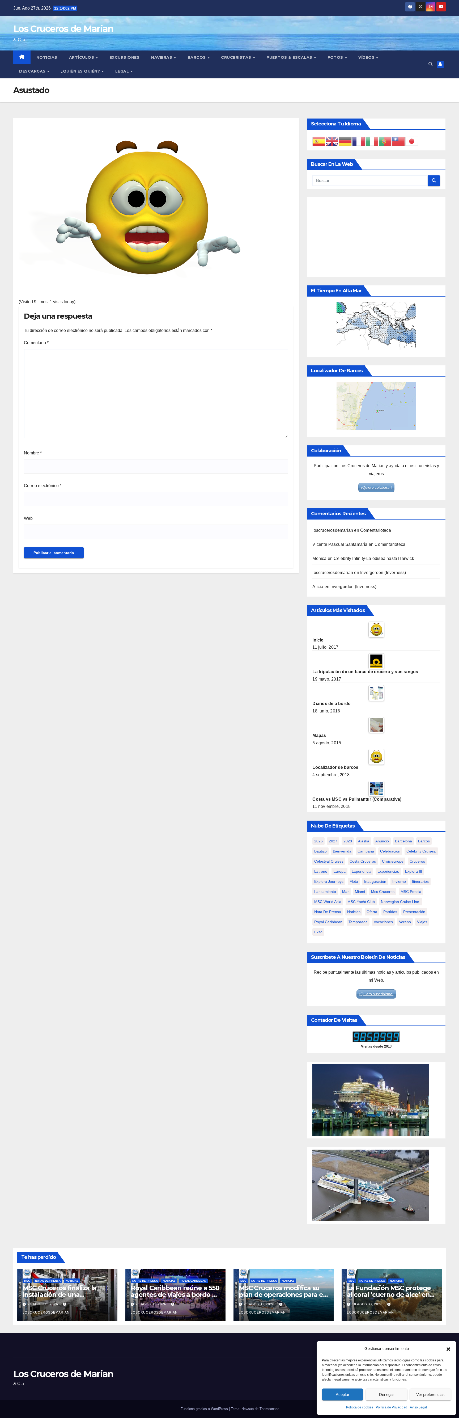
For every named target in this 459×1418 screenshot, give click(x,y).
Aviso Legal (418, 1407)
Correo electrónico (42, 485)
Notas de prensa (48, 1280)
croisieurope (392, 861)
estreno (320, 871)
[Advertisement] (376, 237)
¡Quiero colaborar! (376, 487)
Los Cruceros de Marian (63, 28)
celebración (390, 851)
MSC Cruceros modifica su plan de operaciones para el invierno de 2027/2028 (282, 1294)
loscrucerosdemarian (332, 530)
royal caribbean (328, 922)
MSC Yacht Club (361, 902)
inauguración (375, 881)
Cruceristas (236, 57)
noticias (353, 912)
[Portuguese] (385, 141)
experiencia (361, 871)
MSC (27, 1280)
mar (345, 891)
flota (354, 881)
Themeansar (269, 1409)
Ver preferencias (430, 1394)
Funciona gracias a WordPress (205, 1409)
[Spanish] (319, 141)
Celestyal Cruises (328, 861)
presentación (414, 912)
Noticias (46, 57)
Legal (122, 71)
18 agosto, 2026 (368, 1304)
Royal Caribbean (193, 1280)
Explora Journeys (328, 881)
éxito (318, 932)
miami (360, 891)
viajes (422, 922)
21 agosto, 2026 (151, 1304)
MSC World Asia (327, 902)
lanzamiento (325, 891)
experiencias (388, 871)
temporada (358, 922)
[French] (359, 141)
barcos (424, 841)
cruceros (417, 861)
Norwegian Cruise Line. (400, 902)
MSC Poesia (411, 891)
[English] (332, 141)
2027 (333, 841)
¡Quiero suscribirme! (376, 994)
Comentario (36, 342)
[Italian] (372, 141)
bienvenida (342, 851)
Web (28, 518)
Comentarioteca (375, 530)
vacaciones (383, 922)
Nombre (33, 453)
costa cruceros (363, 861)
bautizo (320, 851)
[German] (345, 141)
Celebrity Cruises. (421, 851)
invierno (399, 881)
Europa (339, 871)
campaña (366, 851)
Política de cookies (359, 1407)
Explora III (413, 871)
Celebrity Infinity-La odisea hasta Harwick (374, 558)
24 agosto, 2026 (43, 1304)
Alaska (363, 841)
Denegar (386, 1394)
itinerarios (420, 881)
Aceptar (342, 1394)
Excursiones (124, 57)
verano (405, 922)
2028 (347, 841)
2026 (318, 841)
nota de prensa (327, 912)
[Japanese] (412, 141)
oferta (372, 912)
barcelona (403, 841)
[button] (448, 1348)
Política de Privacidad (391, 1407)
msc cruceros (382, 891)
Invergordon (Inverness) (383, 572)
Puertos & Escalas (289, 57)
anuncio (382, 841)
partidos (390, 912)
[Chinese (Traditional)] (398, 141)
